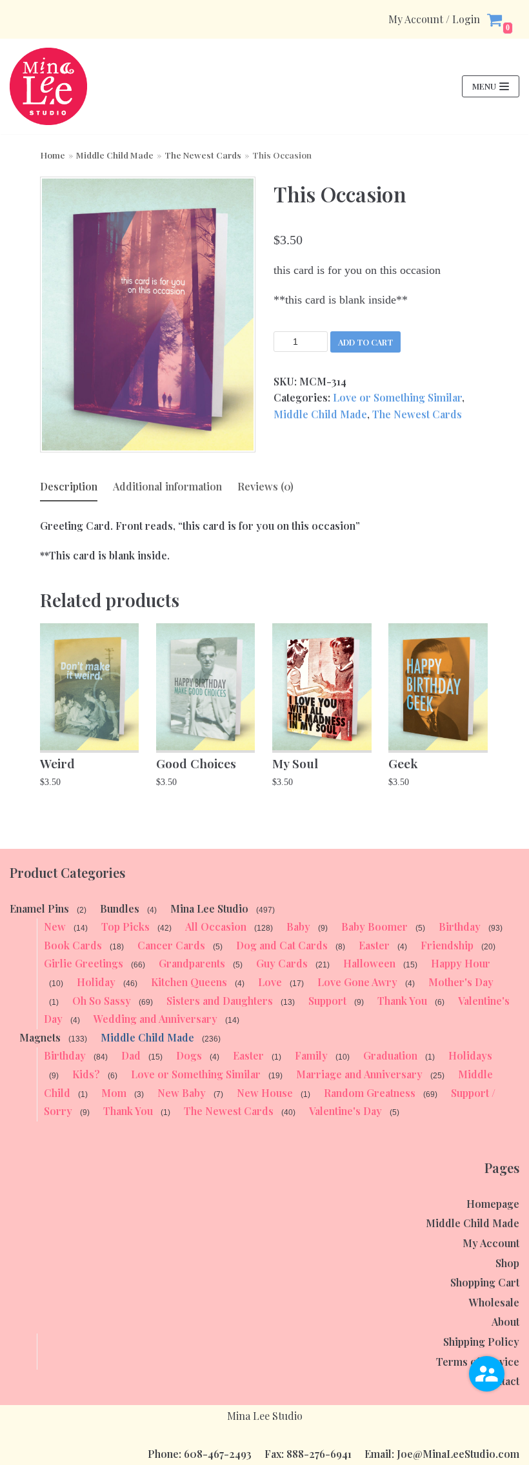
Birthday (460, 926)
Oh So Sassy (101, 1000)
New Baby (181, 1093)
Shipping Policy (481, 1341)
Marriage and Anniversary (359, 1074)
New (55, 926)
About (505, 1321)
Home (52, 154)
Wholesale (494, 1302)
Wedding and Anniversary (155, 1018)
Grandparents (192, 963)
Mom (113, 1093)
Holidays (470, 1055)
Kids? (86, 1074)
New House (265, 1093)
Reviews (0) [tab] (265, 486)
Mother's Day (461, 982)
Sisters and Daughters (219, 1000)
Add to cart (365, 341)
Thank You (402, 1000)
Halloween (369, 963)
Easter (374, 945)
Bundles (119, 908)
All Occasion (215, 926)
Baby (298, 926)
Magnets (40, 1037)
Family (311, 1055)
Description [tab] (68, 486)
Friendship (447, 945)
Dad (131, 1055)
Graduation (390, 1055)
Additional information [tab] (167, 486)
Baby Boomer (374, 926)
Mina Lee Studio (209, 908)
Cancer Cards (171, 945)
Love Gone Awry (357, 982)
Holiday (96, 982)
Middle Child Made (115, 154)
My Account (491, 1243)
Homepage (492, 1203)
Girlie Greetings (83, 963)
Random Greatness (369, 1093)
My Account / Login (434, 19)
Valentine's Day (345, 1111)
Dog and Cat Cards (282, 945)
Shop (507, 1263)
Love (270, 982)
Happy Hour (460, 963)
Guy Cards (282, 963)
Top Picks (125, 926)
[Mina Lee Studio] (48, 86)
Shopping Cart (484, 1282)
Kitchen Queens (189, 982)
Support (327, 1000)
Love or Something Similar (397, 397)
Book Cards (73, 945)
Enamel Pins (39, 908)
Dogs (189, 1055)
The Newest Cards (203, 154)
